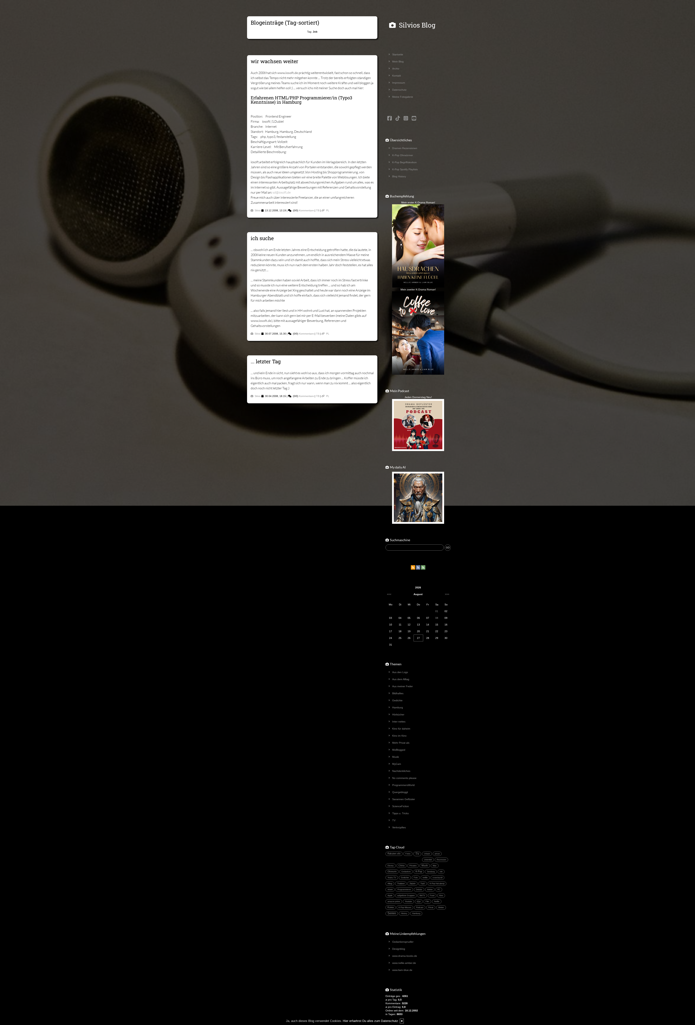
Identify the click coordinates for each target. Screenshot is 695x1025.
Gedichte (397, 700)
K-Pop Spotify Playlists (405, 169)
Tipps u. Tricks (400, 813)
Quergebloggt (400, 792)
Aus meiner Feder (402, 686)
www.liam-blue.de (402, 970)
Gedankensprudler (403, 941)
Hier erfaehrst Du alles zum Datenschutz (370, 1021)
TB (317, 210)
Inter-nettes (398, 721)
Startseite (397, 54)
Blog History (399, 176)
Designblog (398, 948)
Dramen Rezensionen (404, 148)
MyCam (396, 763)
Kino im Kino (399, 735)
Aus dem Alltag (400, 679)
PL (327, 210)
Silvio (258, 210)
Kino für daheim (401, 728)
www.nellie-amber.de (404, 962)
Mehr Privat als (400, 742)
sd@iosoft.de (282, 192)
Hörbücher (398, 714)
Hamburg (397, 707)
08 (436, 617)
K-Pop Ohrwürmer (402, 155)
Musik (395, 756)
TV (393, 820)
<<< (389, 594)
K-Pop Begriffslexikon (404, 162)
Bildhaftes (397, 693)
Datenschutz (399, 89)
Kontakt (396, 75)
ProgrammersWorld (403, 785)
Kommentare (306, 210)
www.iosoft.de (287, 73)
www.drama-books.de (404, 955)
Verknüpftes (399, 827)
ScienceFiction (400, 806)
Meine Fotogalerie (402, 96)
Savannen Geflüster (403, 799)
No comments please (404, 778)
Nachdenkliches (401, 771)
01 (436, 611)
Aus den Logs (400, 672)
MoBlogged (398, 749)
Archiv (395, 68)
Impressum (398, 82)
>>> (447, 594)
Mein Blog (398, 61)
